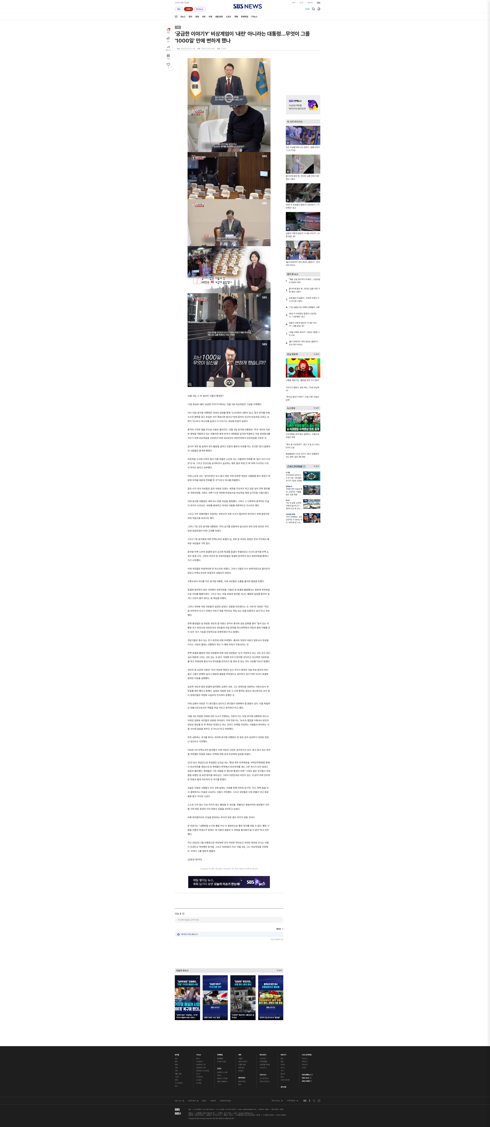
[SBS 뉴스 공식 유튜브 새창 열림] (305, 1100)
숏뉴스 (283, 1068)
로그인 (301, 3)
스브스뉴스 (263, 1074)
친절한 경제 (242, 1065)
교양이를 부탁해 (290, 514)
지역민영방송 (292, 1101)
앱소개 (283, 1074)
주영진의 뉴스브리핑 (202, 1071)
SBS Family (277, 1101)
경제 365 (241, 1068)
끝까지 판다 (242, 1081)
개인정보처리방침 (225, 1101)
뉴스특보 (198, 1083)
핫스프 (288, 500)
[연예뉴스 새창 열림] (303, 104)
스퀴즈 (304, 1068)
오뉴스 (198, 1074)
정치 (190, 16)
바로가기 (283, 1054)
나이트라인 (199, 1077)
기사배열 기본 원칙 (268, 1115)
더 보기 (279, 969)
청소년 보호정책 (281, 1115)
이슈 (176, 1086)
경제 (197, 16)
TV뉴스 (254, 16)
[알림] (319, 9)
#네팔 (307, 9)
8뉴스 (183, 16)
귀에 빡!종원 (263, 1062)
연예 (236, 16)
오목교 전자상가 (265, 1081)
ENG (293, 3)
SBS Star (305, 1077)
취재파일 (244, 16)
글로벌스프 (289, 486)
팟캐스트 (304, 1062)
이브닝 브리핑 (221, 1062)
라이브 (283, 1065)
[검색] (313, 9)
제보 (282, 1062)
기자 (282, 1071)
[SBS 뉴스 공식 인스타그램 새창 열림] (319, 1100)
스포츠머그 (263, 1058)
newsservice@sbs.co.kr (245, 1113)
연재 (239, 1054)
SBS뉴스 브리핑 (222, 1078)
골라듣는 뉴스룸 (222, 1072)
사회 (203, 16)
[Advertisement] (229, 954)
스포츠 (228, 16)
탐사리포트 (241, 1077)
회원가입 (310, 3)
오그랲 (288, 472)
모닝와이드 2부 (201, 1068)
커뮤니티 (304, 1065)
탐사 (239, 1084)
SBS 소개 (179, 1101)
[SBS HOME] (318, 2)
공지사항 (283, 1087)
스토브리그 (263, 1068)
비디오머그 (263, 1054)
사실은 (240, 1058)
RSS (282, 1077)
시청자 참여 (193, 1101)
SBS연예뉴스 (306, 1074)
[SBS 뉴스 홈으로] (247, 6)
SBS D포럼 (306, 1080)
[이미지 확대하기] (190, 384)
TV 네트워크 (179, 1083)
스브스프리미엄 (306, 1054)
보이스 (219, 1075)
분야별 (177, 1054)
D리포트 (241, 1071)
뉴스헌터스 (199, 1062)
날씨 (282, 1058)
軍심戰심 (220, 1058)
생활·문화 (219, 16)
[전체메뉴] (176, 16)
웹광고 (204, 1101)
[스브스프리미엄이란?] (305, 466)
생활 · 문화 (178, 1074)
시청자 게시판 (285, 1080)
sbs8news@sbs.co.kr (249, 1109)
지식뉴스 (304, 1058)
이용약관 (213, 1101)
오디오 (219, 1068)
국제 (210, 16)
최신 (176, 1058)
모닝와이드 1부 (200, 1065)
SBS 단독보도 (242, 1062)
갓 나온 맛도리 (264, 1078)
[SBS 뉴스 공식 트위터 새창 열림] (314, 1100)
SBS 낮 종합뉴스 (222, 1081)
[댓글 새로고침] (183, 913)
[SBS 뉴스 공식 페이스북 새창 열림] (310, 1100)
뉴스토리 (198, 1080)
